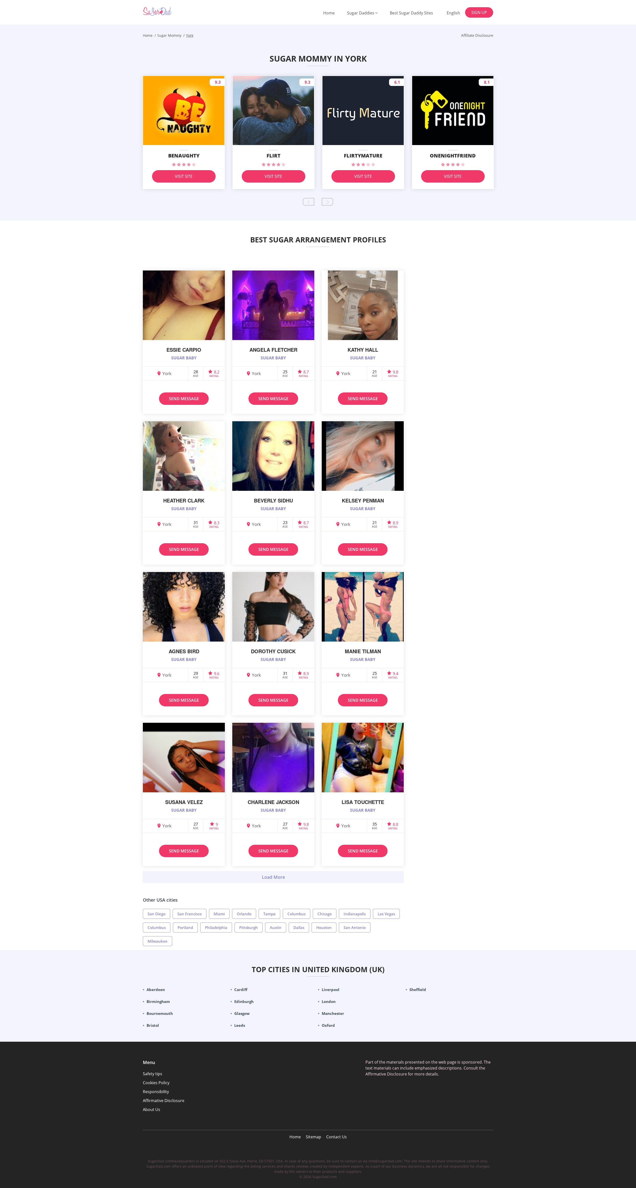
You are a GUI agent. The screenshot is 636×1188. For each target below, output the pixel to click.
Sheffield (417, 989)
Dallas (298, 927)
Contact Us (336, 1137)
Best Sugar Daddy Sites (411, 13)
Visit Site (184, 176)
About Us (151, 1109)
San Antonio (355, 927)
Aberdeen (156, 989)
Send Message (184, 398)
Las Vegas (386, 913)
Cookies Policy (156, 1082)
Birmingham (158, 1001)
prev (308, 202)
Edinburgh (244, 1001)
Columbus (296, 913)
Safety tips (152, 1073)
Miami (219, 913)
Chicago (325, 913)
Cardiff (240, 989)
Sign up (479, 12)
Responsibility (156, 1091)
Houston (324, 927)
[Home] (168, 11)
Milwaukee (157, 941)
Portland (185, 927)
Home (329, 13)
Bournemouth (160, 1013)
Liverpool (330, 989)
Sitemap (313, 1137)
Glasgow (242, 1013)
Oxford (328, 1025)
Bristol (153, 1025)
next (327, 202)
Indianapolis (355, 913)
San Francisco (189, 913)
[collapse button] (273, 877)
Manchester (333, 1013)
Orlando (244, 913)
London (329, 1001)
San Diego (156, 913)
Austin (275, 927)
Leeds (239, 1025)
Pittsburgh (248, 927)
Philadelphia (216, 927)
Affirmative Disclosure (163, 1100)
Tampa (269, 913)
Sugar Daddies (360, 13)
